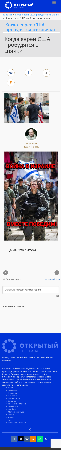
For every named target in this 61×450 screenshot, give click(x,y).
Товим (11, 414)
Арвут (10, 420)
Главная (7, 14)
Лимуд (11, 417)
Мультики (12, 390)
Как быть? (12, 409)
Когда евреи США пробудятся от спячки (30, 27)
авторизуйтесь (52, 279)
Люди (10, 387)
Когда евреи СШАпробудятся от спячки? (38, 14)
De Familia (12, 395)
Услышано (13, 406)
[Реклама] (31, 195)
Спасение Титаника (17, 403)
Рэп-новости (14, 398)
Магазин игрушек (16, 411)
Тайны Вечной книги (17, 422)
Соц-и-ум (12, 401)
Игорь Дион (31, 143)
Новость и (12, 393)
